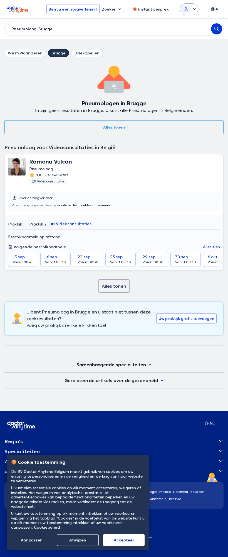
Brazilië (175, 499)
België (152, 492)
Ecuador (197, 492)
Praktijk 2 (37, 224)
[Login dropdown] (189, 9)
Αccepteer (124, 540)
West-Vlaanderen (25, 53)
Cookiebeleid (47, 527)
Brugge (58, 53)
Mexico (165, 492)
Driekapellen (87, 53)
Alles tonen (114, 127)
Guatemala (157, 499)
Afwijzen (77, 540)
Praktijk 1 (16, 224)
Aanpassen (32, 540)
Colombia (180, 492)
